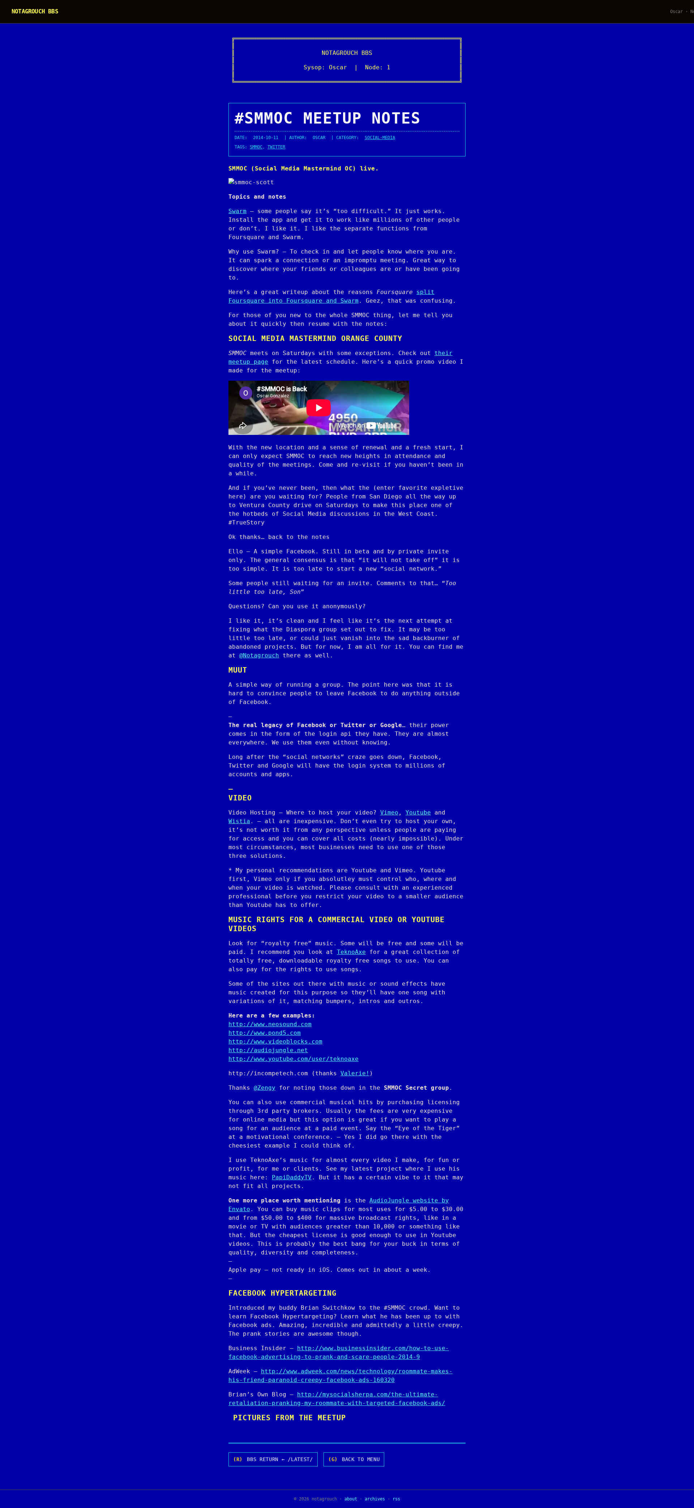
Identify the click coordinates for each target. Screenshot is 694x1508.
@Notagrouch (259, 655)
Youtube (418, 812)
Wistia (239, 821)
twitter (276, 147)
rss (396, 1498)
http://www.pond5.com (264, 1032)
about (350, 1498)
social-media (380, 137)
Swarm (237, 211)
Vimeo (389, 812)
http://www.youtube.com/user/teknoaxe (293, 1058)
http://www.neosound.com (270, 1024)
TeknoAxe (351, 952)
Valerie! (354, 1073)
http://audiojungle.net (268, 1050)
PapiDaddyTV (292, 1177)
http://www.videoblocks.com (275, 1041)
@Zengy (264, 1087)
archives (375, 1498)
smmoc (256, 147)
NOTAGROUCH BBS (35, 11)
